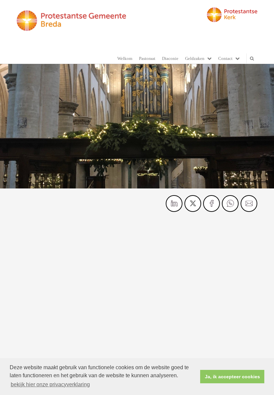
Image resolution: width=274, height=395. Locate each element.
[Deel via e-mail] (249, 203)
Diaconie (170, 58)
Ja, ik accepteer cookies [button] (232, 376)
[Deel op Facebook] (211, 203)
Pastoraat (147, 58)
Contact (225, 58)
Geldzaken (194, 58)
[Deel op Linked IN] (174, 203)
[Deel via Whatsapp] (230, 203)
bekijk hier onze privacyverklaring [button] (50, 384)
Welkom (124, 58)
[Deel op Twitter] (192, 203)
